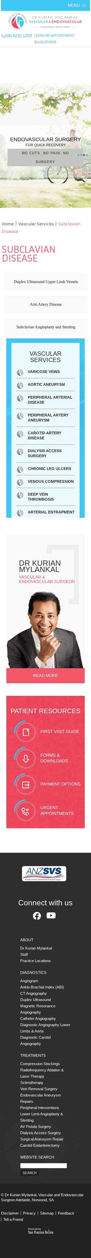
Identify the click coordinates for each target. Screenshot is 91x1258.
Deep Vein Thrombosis (41, 496)
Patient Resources (45, 711)
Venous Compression (51, 481)
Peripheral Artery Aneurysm (48, 417)
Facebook (37, 916)
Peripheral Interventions (39, 1108)
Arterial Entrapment (51, 512)
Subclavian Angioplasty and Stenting (45, 327)
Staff (24, 954)
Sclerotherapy (31, 1082)
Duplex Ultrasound (35, 1000)
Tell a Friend (13, 1219)
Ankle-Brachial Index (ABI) (42, 987)
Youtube (51, 916)
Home (8, 224)
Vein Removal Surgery (38, 1089)
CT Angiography (33, 993)
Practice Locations (35, 961)
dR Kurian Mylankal (40, 566)
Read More (45, 675)
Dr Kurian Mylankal (36, 948)
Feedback (66, 1213)
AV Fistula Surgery (35, 1126)
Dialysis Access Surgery (45, 453)
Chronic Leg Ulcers (49, 468)
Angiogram (29, 981)
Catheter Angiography (38, 1018)
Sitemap (47, 1213)
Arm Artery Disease (46, 304)
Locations (47, 42)
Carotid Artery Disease (44, 435)
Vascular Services (36, 224)
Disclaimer (10, 1213)
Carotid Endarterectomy (40, 1145)
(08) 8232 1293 (18, 36)
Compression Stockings (40, 1064)
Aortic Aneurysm (46, 384)
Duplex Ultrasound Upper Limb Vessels (46, 282)
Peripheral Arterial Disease (50, 399)
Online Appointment (56, 35)
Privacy (29, 1213)
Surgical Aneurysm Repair (41, 1139)
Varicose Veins (44, 372)
